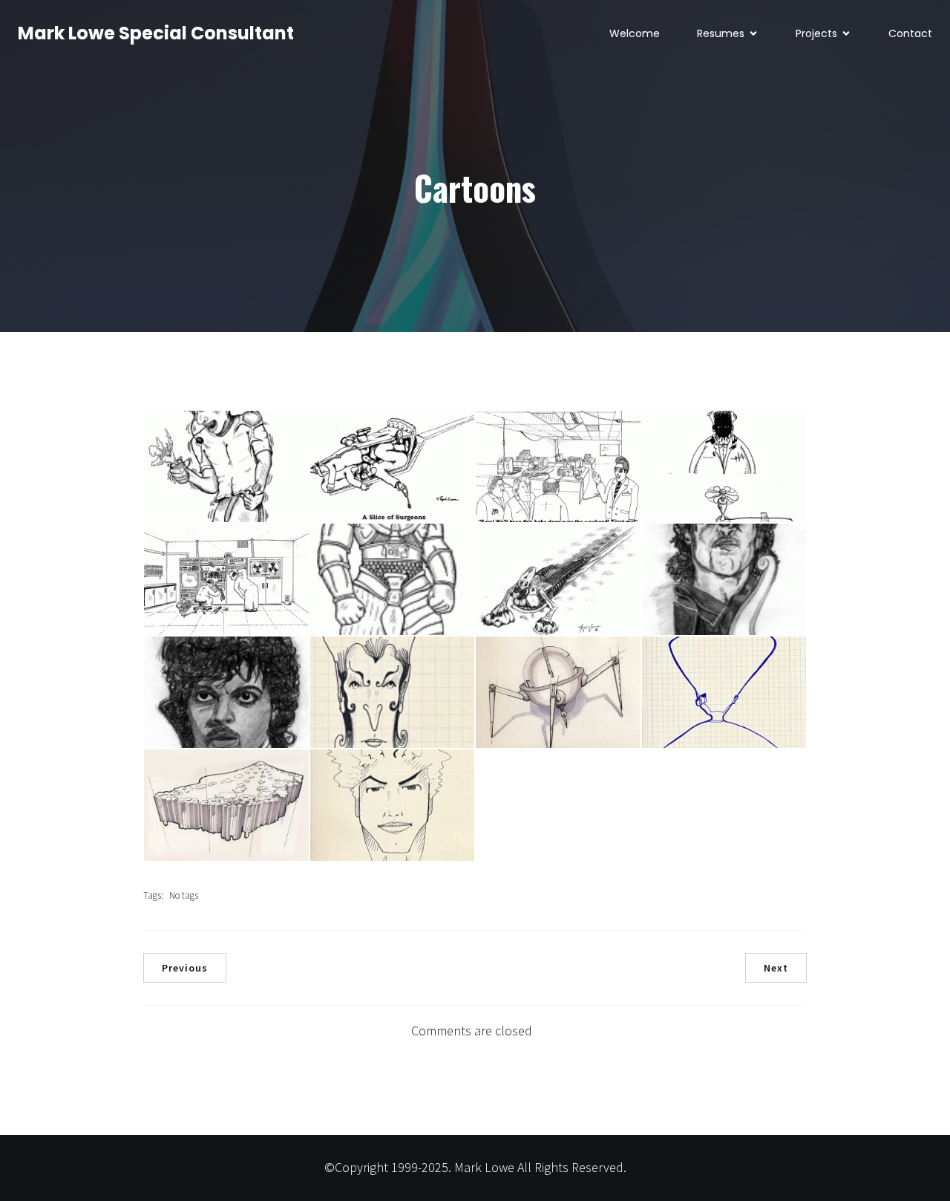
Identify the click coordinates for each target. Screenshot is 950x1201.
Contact (910, 33)
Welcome (634, 33)
